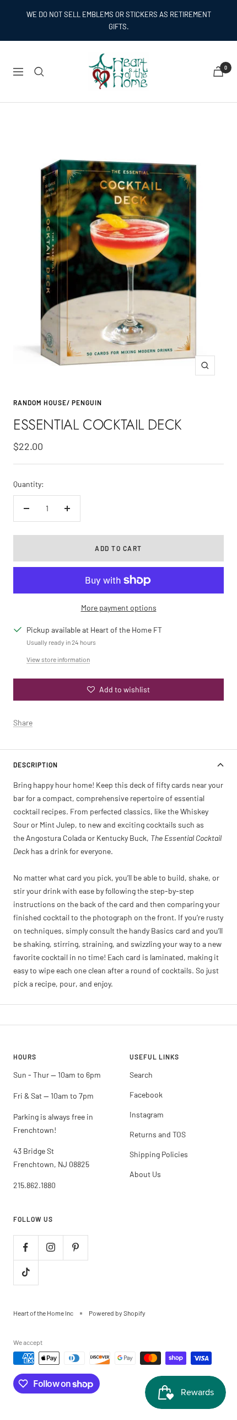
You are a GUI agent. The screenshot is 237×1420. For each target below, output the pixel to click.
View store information (58, 659)
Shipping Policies (159, 1154)
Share (23, 722)
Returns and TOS (158, 1134)
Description (35, 765)
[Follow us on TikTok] (25, 1272)
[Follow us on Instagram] (50, 1247)
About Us (145, 1174)
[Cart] (218, 71)
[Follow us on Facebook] (25, 1247)
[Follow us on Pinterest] (75, 1247)
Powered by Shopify (117, 1313)
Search (141, 1074)
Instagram (147, 1114)
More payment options (119, 607)
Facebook (146, 1094)
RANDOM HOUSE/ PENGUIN (57, 402)
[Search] (39, 72)
